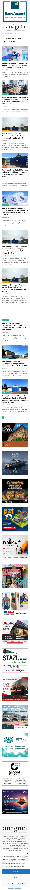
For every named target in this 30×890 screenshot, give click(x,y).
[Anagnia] (15, 27)
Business (4, 59)
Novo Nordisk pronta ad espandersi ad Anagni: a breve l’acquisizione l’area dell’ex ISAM (14, 364)
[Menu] (3, 27)
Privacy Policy (18, 888)
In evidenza (5, 94)
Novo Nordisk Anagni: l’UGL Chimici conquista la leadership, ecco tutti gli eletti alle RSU (14, 136)
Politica (4, 166)
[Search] (27, 27)
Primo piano (5, 130)
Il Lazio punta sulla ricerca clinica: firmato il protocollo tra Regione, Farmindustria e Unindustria (15, 65)
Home (3, 33)
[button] (27, 853)
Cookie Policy (11, 888)
